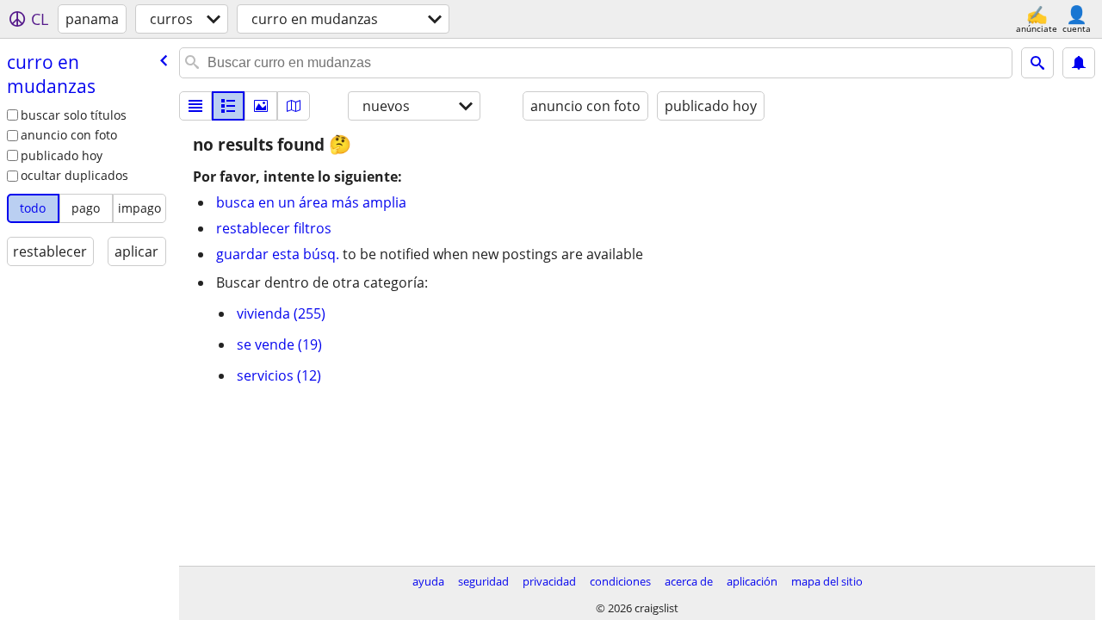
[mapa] (293, 106)
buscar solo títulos (74, 115)
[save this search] (1078, 62)
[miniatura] (228, 106)
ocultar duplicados (74, 175)
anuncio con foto (69, 135)
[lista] (195, 106)
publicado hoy (61, 155)
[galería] (261, 106)
